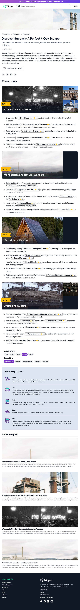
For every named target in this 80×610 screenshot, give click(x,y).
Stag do (45, 361)
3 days (18, 354)
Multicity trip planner (47, 597)
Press (42, 592)
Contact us (43, 590)
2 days (12, 354)
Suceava (26, 34)
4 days (24, 354)
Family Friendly (27, 361)
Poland (4, 595)
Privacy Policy (44, 595)
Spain (3, 592)
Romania (16, 34)
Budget (18, 361)
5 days (31, 354)
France (4, 597)
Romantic (37, 361)
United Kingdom (7, 585)
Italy (3, 590)
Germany (5, 587)
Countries (6, 34)
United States (6, 582)
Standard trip (9, 361)
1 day (6, 354)
